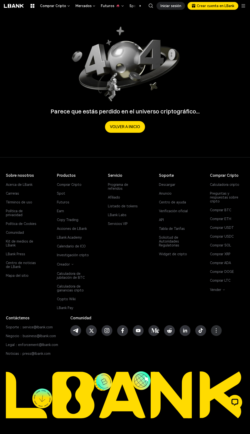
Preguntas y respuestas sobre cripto (224, 197)
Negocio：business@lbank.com (31, 336)
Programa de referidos (118, 186)
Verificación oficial (173, 211)
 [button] (151, 6)
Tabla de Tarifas (172, 229)
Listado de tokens (123, 206)
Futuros (113, 6)
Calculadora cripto (224, 185)
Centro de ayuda (172, 202)
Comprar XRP (220, 254)
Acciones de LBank (72, 229)
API (161, 220)
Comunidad (15, 232)
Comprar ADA (220, 263)
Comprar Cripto (55, 6)
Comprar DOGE (222, 272)
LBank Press (15, 254)
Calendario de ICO (71, 246)
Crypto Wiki (66, 299)
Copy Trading (67, 220)
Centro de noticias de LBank (21, 265)
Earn (60, 211)
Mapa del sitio (17, 276)
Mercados (85, 6)
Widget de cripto (173, 254)
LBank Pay (65, 308)
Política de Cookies (21, 224)
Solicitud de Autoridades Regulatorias (169, 241)
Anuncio (165, 193)
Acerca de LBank (19, 185)
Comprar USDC (222, 236)
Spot (61, 193)
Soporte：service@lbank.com (29, 327)
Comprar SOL (220, 245)
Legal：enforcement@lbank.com (32, 345)
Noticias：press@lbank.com (28, 354)
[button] (137, 6)
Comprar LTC (220, 280)
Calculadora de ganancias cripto (70, 288)
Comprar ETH (220, 219)
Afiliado (114, 197)
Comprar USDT (222, 228)
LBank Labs (117, 215)
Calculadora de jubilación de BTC (71, 275)
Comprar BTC (220, 210)
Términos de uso (19, 202)
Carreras (12, 193)
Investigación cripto (73, 255)
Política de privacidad (14, 213)
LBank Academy (69, 237)
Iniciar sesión (170, 6)
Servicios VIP (118, 224)
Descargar (167, 185)
